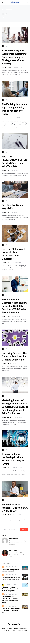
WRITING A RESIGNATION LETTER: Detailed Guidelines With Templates (15, 161)
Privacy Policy (7, 630)
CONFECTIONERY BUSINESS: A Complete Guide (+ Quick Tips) (11, 610)
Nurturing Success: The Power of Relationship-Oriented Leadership (14, 356)
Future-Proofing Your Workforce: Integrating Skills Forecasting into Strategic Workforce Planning (14, 57)
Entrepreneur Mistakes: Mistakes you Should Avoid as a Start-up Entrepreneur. (11, 589)
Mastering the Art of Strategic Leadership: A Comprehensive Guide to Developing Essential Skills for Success (15, 407)
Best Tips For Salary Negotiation (12, 207)
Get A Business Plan (22, 630)
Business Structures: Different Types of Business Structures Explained (11, 579)
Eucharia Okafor (7, 515)
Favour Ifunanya (13, 538)
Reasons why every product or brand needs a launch (10, 570)
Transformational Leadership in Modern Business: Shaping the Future (13, 459)
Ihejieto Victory (13, 550)
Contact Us (9, 628)
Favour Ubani (6, 316)
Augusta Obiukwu (7, 67)
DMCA (14, 630)
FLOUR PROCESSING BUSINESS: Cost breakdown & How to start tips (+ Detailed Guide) (11, 599)
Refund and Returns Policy (20, 628)
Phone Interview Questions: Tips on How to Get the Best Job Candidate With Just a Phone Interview (14, 306)
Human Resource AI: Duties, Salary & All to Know (15, 508)
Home (3, 628)
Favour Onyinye (7, 262)
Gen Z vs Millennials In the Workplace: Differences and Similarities (14, 254)
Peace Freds (6, 170)
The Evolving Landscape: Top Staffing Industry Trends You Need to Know (15, 109)
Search (24, 529)
